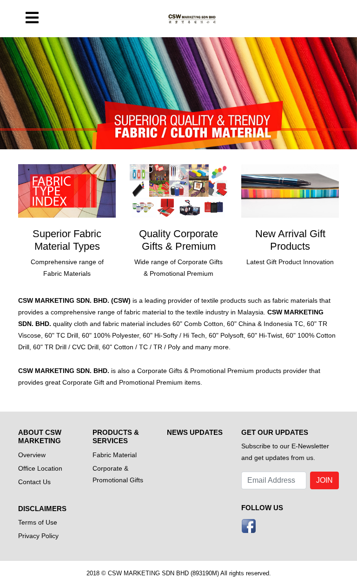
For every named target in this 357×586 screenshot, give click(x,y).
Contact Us (34, 482)
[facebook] (248, 525)
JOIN (324, 480)
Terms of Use (37, 522)
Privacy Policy (38, 535)
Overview (32, 455)
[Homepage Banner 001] (178, 93)
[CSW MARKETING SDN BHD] (192, 18)
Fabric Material (115, 455)
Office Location (40, 468)
